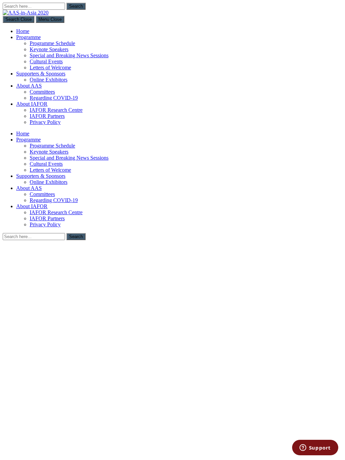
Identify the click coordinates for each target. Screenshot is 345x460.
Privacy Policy (45, 122)
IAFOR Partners (47, 116)
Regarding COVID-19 (54, 98)
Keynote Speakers (49, 49)
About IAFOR (32, 104)
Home (22, 31)
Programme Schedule (52, 43)
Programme (28, 37)
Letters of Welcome (50, 67)
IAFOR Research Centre (56, 110)
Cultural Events (46, 61)
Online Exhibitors (48, 80)
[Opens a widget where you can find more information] (315, 448)
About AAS (29, 86)
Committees (42, 92)
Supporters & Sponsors (40, 73)
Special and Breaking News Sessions (69, 55)
